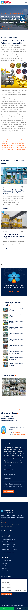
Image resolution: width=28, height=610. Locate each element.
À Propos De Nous (6, 560)
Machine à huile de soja (8, 542)
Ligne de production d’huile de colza (16, 321)
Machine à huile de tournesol (9, 549)
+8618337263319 (17, 432)
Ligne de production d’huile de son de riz (16, 358)
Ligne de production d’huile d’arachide (16, 340)
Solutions (4, 563)
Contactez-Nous (6, 571)
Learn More (6, 208)
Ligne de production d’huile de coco (16, 346)
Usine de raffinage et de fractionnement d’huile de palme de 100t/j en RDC (14, 236)
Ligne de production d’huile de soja (16, 315)
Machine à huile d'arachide (9, 547)
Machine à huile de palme (8, 539)
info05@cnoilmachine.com (20, 434)
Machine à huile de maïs (8, 552)
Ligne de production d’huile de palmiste (16, 364)
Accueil (2, 25)
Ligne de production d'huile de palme (16, 309)
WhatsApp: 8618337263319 (14, 286)
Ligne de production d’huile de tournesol (16, 327)
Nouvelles (8, 25)
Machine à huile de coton (8, 544)
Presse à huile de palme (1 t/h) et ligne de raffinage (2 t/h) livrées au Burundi (13, 191)
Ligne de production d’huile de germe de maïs (16, 352)
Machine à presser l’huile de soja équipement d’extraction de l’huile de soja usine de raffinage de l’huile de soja (21, 143)
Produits (4, 566)
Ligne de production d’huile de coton (16, 334)
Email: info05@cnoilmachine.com (14, 287)
